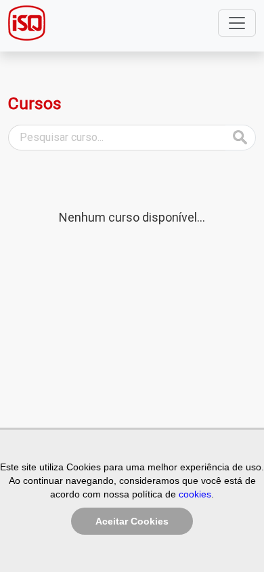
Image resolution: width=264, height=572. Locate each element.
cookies (195, 494)
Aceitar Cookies (132, 521)
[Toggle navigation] (237, 23)
